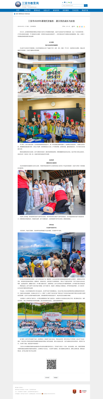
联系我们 (21, 387)
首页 (17, 10)
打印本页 (47, 377)
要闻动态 (37, 10)
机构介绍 (27, 10)
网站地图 (16, 387)
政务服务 (66, 10)
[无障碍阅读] (73, 2)
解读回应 (56, 10)
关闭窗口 (56, 377)
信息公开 (47, 10)
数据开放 (85, 10)
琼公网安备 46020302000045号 (49, 393)
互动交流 (75, 10)
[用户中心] (67, 2)
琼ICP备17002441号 (25, 393)
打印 (74, 26)
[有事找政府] (65, 2)
